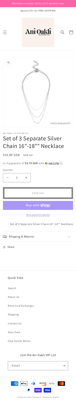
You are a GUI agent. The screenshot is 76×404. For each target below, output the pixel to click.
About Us (13, 297)
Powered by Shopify (50, 397)
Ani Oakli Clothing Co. (33, 397)
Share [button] (11, 247)
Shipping (13, 314)
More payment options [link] (38, 214)
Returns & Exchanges (21, 305)
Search (12, 288)
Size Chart (14, 332)
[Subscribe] (63, 365)
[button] (5, 32)
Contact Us (15, 323)
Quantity (8, 170)
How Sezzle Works (19, 341)
